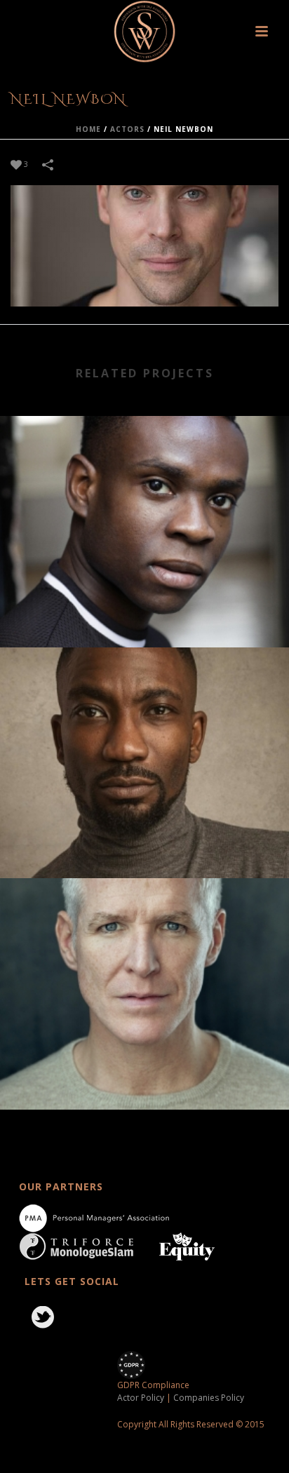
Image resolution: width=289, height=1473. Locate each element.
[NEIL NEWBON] (144, 245)
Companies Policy (208, 1398)
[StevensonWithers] (145, 31)
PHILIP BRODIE (145, 1071)
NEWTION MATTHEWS (144, 840)
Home (88, 129)
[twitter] (43, 1318)
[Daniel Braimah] (144, 474)
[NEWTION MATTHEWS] (144, 706)
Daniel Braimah (145, 609)
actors (127, 129)
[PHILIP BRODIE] (144, 937)
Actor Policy (140, 1398)
